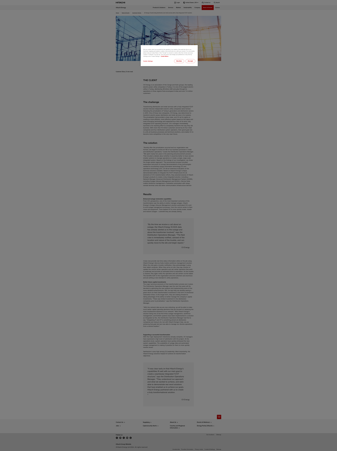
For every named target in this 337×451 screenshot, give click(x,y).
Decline (179, 61)
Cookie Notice (164, 56)
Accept (190, 61)
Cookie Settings (148, 61)
